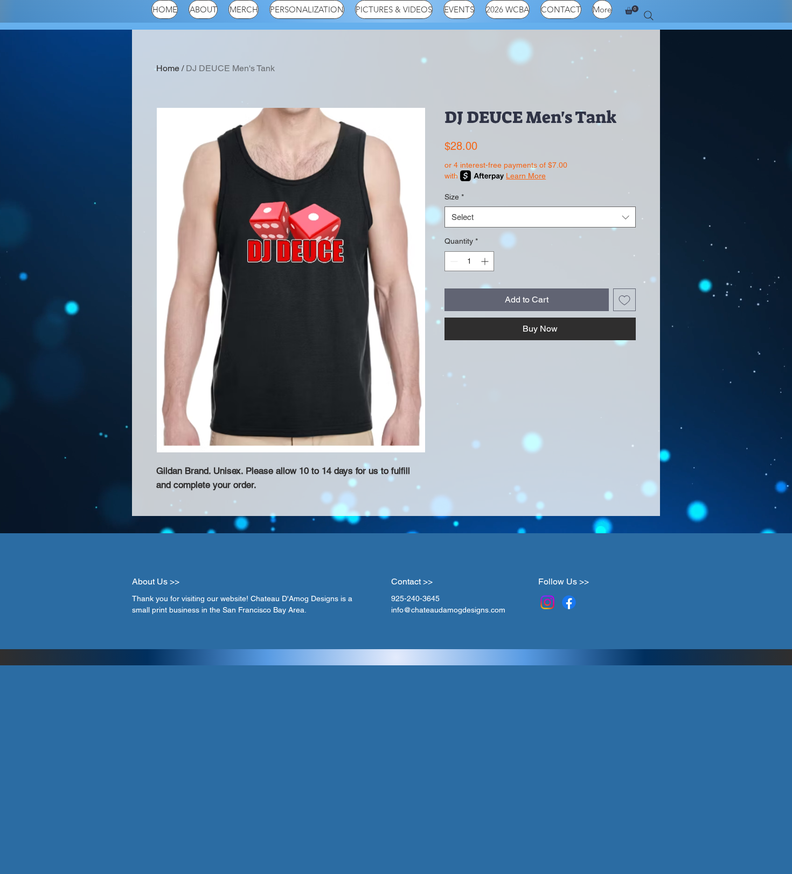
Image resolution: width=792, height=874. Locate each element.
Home (167, 68)
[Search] (648, 15)
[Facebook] (569, 602)
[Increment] (485, 261)
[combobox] (540, 217)
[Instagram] (547, 602)
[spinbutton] (469, 261)
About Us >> (155, 581)
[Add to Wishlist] (624, 299)
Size (454, 196)
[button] (631, 10)
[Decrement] (453, 261)
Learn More (526, 175)
